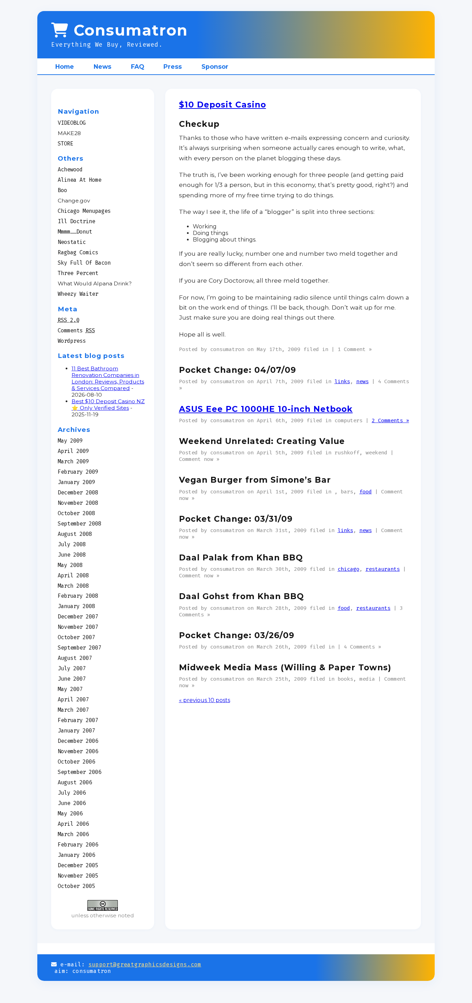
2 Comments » (390, 420)
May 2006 (70, 813)
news (362, 381)
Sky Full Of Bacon (84, 262)
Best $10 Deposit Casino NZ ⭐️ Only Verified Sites (108, 404)
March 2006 (73, 834)
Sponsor (214, 66)
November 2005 (78, 875)
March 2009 (73, 461)
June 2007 (72, 678)
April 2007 (73, 699)
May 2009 (70, 440)
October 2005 (76, 886)
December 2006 (78, 741)
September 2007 (79, 647)
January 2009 (76, 482)
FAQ (137, 66)
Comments (76, 330)
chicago (348, 569)
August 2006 (75, 782)
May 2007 (70, 689)
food (365, 491)
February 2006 (78, 844)
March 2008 (73, 586)
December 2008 (78, 492)
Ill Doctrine (76, 221)
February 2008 (78, 596)
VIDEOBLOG (72, 123)
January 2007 (76, 730)
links (342, 381)
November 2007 (78, 627)
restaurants (383, 569)
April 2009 (73, 451)
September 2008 (79, 523)
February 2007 (78, 720)
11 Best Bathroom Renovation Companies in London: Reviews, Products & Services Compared (108, 378)
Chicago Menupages (84, 211)
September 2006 (79, 772)
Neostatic (72, 242)
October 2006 (76, 761)
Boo (62, 190)
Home (64, 66)
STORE (65, 143)
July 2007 (72, 668)
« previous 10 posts (204, 700)
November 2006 (78, 751)
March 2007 (73, 710)
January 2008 (76, 606)
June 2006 (72, 803)
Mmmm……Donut (75, 231)
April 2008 (73, 575)
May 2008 (70, 565)
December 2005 (78, 865)
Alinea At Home (79, 180)
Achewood (70, 169)
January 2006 (76, 855)
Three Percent (78, 273)
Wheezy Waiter (78, 294)
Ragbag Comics (78, 252)
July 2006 (72, 792)
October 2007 (76, 637)
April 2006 (73, 824)
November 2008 (78, 503)
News (102, 66)
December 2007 (78, 616)
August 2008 (75, 534)
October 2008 (76, 513)
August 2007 (75, 658)
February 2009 (78, 472)
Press (172, 66)
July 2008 (72, 544)
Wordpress (72, 341)
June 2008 (72, 554)
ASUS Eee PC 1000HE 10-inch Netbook (266, 409)
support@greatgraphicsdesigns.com (144, 964)
